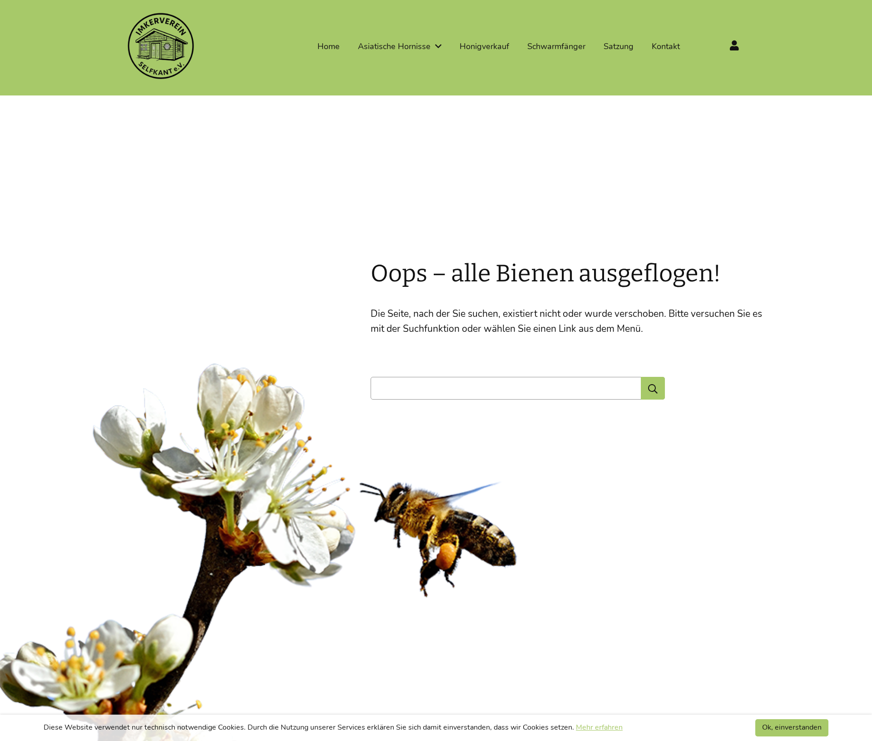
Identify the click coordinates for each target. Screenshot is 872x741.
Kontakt (666, 46)
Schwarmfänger (556, 46)
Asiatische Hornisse (394, 46)
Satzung (619, 46)
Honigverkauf (484, 46)
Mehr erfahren (599, 727)
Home (328, 46)
